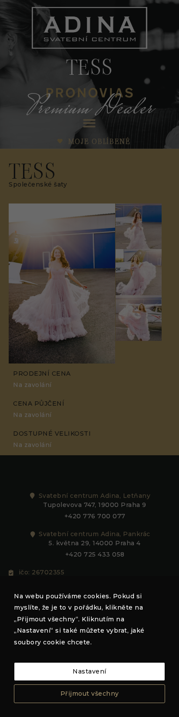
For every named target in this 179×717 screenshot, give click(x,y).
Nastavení (89, 671)
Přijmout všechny (89, 693)
